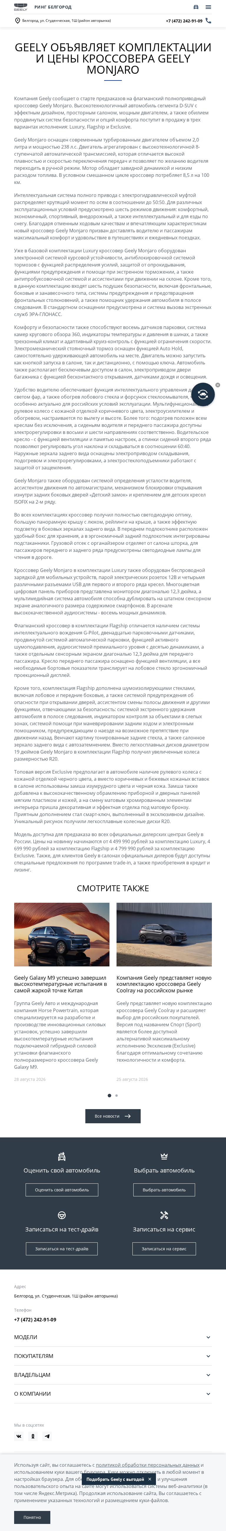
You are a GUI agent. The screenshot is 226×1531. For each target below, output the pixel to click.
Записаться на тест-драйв (61, 1249)
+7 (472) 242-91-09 (35, 1319)
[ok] (33, 1436)
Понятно (32, 1517)
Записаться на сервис (164, 1249)
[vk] (19, 1436)
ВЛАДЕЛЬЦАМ (32, 1375)
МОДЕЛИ (25, 1337)
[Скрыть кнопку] (217, 385)
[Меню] (208, 7)
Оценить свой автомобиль (62, 1190)
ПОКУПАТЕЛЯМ (33, 1356)
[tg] (47, 1436)
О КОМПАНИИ (32, 1393)
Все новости (107, 1116)
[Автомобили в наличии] (196, 7)
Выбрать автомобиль (164, 1190)
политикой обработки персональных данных (148, 1465)
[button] (109, 1095)
